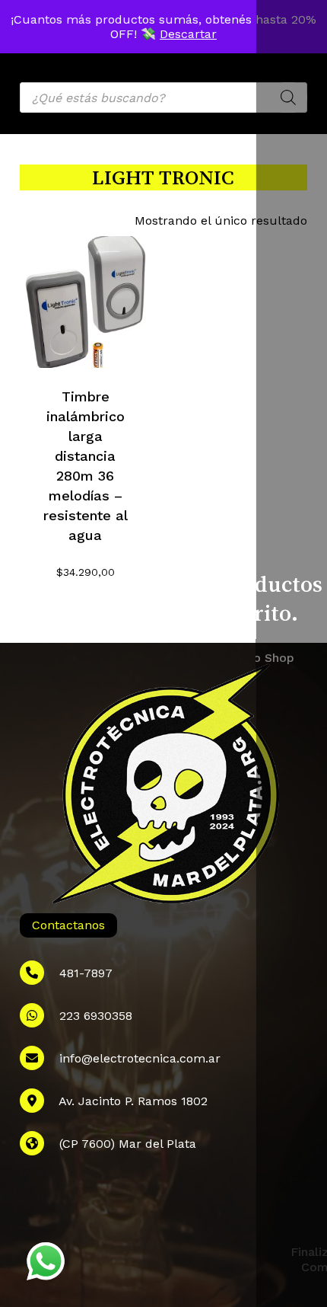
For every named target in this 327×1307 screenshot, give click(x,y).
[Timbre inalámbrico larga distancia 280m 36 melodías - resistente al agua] (85, 302)
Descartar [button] (188, 34)
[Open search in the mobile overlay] (163, 97)
